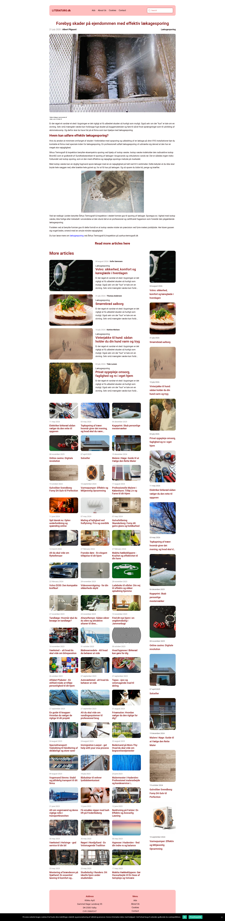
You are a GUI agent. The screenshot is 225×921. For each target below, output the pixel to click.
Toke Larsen (112, 364)
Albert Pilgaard (69, 29)
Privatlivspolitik (195, 917)
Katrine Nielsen (113, 330)
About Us (102, 10)
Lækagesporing (168, 29)
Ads (93, 10)
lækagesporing (77, 235)
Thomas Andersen (114, 296)
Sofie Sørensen (116, 261)
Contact (122, 10)
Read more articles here (112, 243)
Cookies (112, 10)
